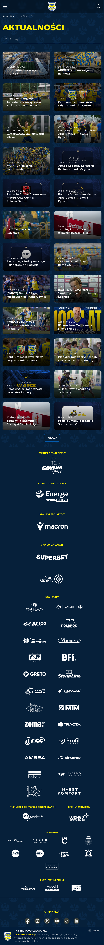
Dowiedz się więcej (24, 934)
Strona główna (9, 16)
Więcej (52, 437)
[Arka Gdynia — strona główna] (52, 6)
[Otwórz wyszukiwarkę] (98, 6)
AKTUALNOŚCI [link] (27, 16)
